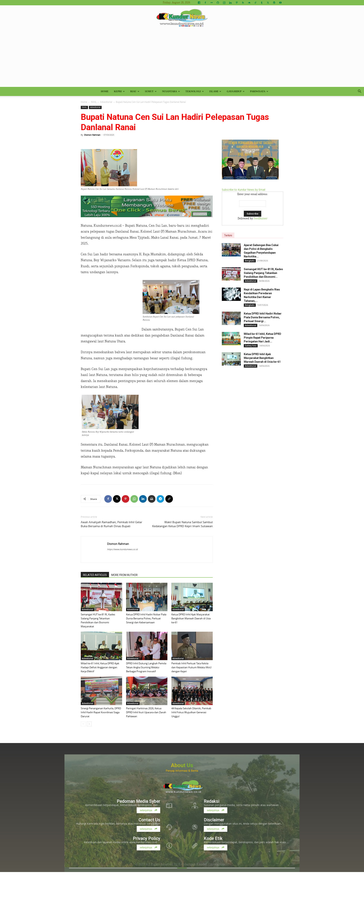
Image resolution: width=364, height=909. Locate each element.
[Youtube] (280, 2)
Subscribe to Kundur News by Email (243, 189)
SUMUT (149, 91)
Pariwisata (257, 91)
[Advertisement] (182, 58)
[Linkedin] (230, 2)
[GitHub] (218, 2)
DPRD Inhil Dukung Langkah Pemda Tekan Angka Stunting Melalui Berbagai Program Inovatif (146, 667)
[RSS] (243, 2)
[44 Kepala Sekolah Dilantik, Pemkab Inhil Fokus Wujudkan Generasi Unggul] (192, 691)
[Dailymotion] (199, 2)
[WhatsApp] (134, 499)
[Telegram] (160, 499)
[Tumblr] (261, 2)
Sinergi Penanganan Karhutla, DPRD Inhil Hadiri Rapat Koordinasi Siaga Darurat (101, 712)
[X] (268, 2)
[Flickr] (211, 2)
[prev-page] (83, 724)
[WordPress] (274, 2)
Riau (133, 91)
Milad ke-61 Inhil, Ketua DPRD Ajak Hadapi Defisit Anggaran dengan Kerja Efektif (100, 667)
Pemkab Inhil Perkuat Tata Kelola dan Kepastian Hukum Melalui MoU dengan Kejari (191, 667)
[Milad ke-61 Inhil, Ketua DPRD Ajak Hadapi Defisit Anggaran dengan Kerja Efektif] (101, 646)
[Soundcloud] (249, 2)
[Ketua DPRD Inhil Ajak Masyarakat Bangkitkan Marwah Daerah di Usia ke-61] (192, 597)
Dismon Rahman (92, 134)
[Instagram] (224, 2)
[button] (359, 92)
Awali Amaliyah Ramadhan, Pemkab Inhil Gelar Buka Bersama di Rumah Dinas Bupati (111, 524)
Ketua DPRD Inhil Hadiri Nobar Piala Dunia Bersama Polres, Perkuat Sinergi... (263, 317)
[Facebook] (205, 2)
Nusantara (169, 91)
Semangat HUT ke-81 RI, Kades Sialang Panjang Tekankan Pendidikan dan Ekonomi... (263, 273)
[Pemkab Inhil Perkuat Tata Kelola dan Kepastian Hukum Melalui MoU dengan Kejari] (192, 646)
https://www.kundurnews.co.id (122, 549)
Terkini (228, 235)
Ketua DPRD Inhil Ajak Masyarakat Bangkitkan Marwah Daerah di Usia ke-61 (191, 618)
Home (105, 91)
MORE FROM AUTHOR (124, 574)
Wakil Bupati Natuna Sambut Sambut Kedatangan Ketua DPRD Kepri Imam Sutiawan (182, 524)
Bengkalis (250, 260)
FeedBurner (260, 218)
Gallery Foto (251, 345)
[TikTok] (255, 2)
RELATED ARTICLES (95, 574)
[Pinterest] (236, 2)
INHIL (93, 101)
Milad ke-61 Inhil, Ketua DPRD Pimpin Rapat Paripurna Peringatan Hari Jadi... (262, 337)
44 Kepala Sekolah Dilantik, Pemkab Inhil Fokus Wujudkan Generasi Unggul (191, 712)
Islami (213, 91)
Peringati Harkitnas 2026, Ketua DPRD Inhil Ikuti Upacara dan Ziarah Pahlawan (146, 712)
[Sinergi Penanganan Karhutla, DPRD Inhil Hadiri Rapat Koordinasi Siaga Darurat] (101, 691)
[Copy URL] (169, 499)
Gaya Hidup (234, 91)
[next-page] (89, 724)
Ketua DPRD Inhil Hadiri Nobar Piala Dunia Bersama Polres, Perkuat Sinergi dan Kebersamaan (146, 618)
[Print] (151, 499)
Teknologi (193, 91)
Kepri (118, 91)
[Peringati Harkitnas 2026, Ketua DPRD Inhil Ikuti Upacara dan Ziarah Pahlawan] (146, 691)
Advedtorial (106, 101)
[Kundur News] (182, 18)
